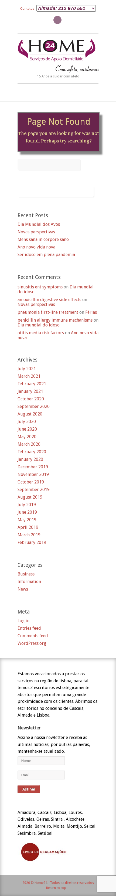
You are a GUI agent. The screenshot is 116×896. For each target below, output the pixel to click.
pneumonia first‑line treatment (48, 312)
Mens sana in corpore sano (43, 239)
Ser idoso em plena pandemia (46, 254)
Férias (91, 312)
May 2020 (27, 436)
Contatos (27, 8)
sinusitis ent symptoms (40, 286)
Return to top (56, 888)
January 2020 (30, 459)
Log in (23, 620)
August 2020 (30, 414)
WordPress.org (32, 643)
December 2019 (33, 467)
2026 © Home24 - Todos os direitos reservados (58, 883)
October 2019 (31, 482)
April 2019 (28, 527)
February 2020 (32, 451)
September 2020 (34, 406)
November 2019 (33, 474)
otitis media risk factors (41, 332)
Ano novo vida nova (36, 247)
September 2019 (34, 489)
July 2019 (27, 504)
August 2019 (30, 497)
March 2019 (29, 535)
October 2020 (31, 399)
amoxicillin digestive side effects (49, 299)
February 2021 (32, 383)
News (23, 589)
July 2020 (27, 421)
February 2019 (32, 542)
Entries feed (29, 628)
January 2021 (30, 391)
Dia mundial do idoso (39, 325)
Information (29, 581)
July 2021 (27, 368)
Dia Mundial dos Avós (39, 224)
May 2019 (27, 519)
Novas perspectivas (36, 232)
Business (26, 574)
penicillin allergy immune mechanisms (55, 320)
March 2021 (29, 376)
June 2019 (27, 512)
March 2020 (29, 444)
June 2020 (27, 429)
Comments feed (33, 635)
